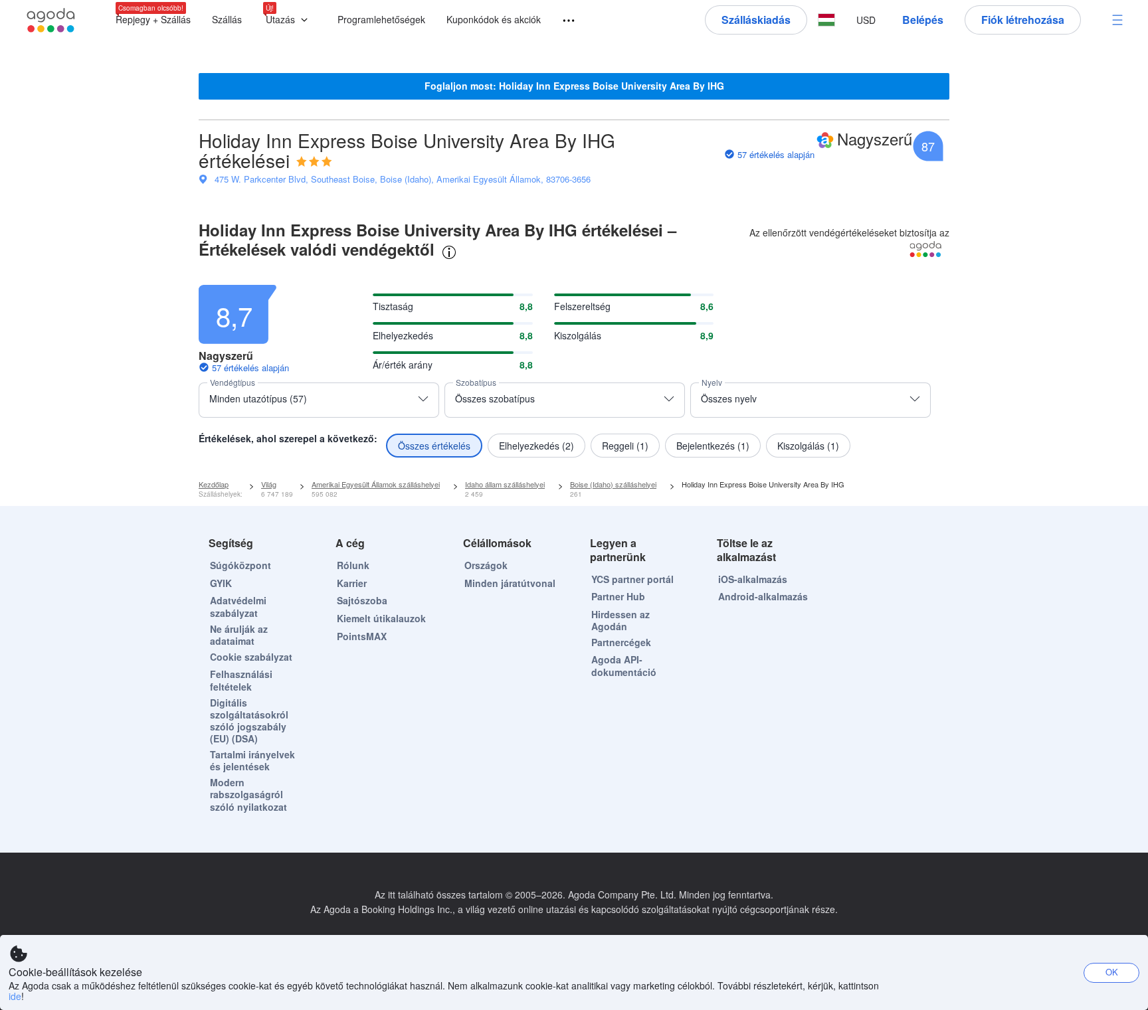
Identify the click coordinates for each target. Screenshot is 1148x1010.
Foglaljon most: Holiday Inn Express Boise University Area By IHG (574, 85)
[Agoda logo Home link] (51, 20)
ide (15, 996)
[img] (314, 161)
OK (1111, 972)
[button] (290, 20)
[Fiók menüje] (1117, 20)
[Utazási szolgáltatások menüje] (562, 21)
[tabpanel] (574, 367)
